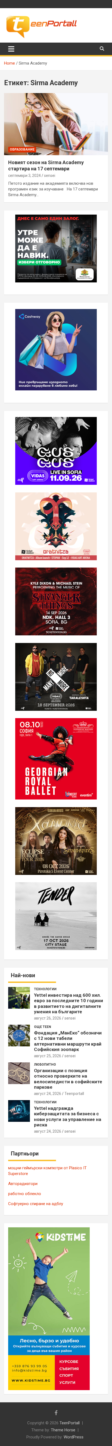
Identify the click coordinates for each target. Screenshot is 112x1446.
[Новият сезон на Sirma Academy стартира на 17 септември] (56, 124)
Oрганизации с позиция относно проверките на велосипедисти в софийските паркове (68, 1079)
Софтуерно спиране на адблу (35, 1203)
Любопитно (45, 1064)
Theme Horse (63, 1430)
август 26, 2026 (47, 1018)
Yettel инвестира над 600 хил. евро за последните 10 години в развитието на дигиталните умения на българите (68, 1003)
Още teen (42, 1027)
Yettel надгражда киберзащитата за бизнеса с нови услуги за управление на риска (67, 1117)
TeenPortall (70, 1422)
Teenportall (74, 1093)
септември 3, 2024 (24, 175)
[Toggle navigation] (11, 49)
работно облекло (24, 1193)
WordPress (73, 1437)
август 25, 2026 (47, 1056)
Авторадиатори (23, 1183)
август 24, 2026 (47, 1093)
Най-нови (23, 975)
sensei (49, 175)
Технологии (45, 989)
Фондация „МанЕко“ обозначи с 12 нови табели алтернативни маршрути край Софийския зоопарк (68, 1041)
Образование (22, 149)
